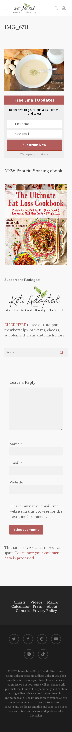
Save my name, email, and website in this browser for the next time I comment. (35, 511)
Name (15, 444)
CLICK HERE (15, 325)
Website (16, 482)
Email (15, 463)
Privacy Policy (44, 611)
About (52, 607)
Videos (36, 602)
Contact (23, 611)
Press (37, 607)
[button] (6, 8)
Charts (19, 602)
